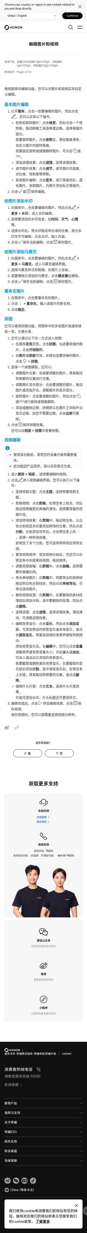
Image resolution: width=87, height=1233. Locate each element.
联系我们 (42, 821)
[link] (7, 1181)
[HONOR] (15, 1050)
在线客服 (42, 817)
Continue (72, 15)
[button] (16, 1181)
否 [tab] (61, 753)
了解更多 (43, 1221)
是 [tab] (29, 753)
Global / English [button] (17, 15)
